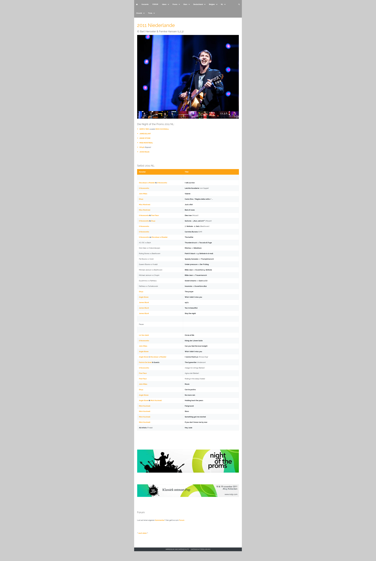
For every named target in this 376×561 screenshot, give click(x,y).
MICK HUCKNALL (162, 129)
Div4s (141, 199)
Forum (181, 520)
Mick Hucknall (156, 400)
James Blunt (144, 302)
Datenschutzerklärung (200, 549)
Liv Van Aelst (144, 335)
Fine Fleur (155, 215)
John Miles (143, 194)
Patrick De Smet (145, 362)
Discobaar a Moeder (147, 183)
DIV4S (141, 147)
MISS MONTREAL (146, 143)
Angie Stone (143, 297)
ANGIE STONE (144, 138)
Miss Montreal (144, 205)
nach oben (142, 533)
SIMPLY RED (144, 129)
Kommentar (159, 520)
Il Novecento (162, 183)
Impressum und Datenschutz (177, 549)
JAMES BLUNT (145, 134)
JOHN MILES (144, 152)
